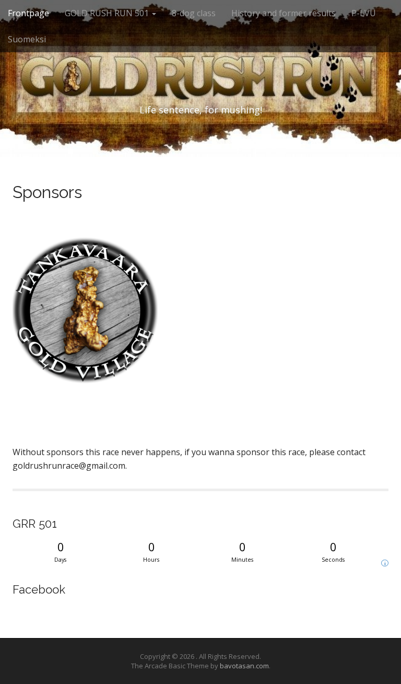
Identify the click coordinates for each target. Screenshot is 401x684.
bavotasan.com (244, 665)
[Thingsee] (14, 433)
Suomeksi (27, 39)
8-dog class (194, 13)
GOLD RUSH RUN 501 (108, 13)
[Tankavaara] (85, 314)
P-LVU (363, 13)
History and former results (283, 13)
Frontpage (28, 13)
